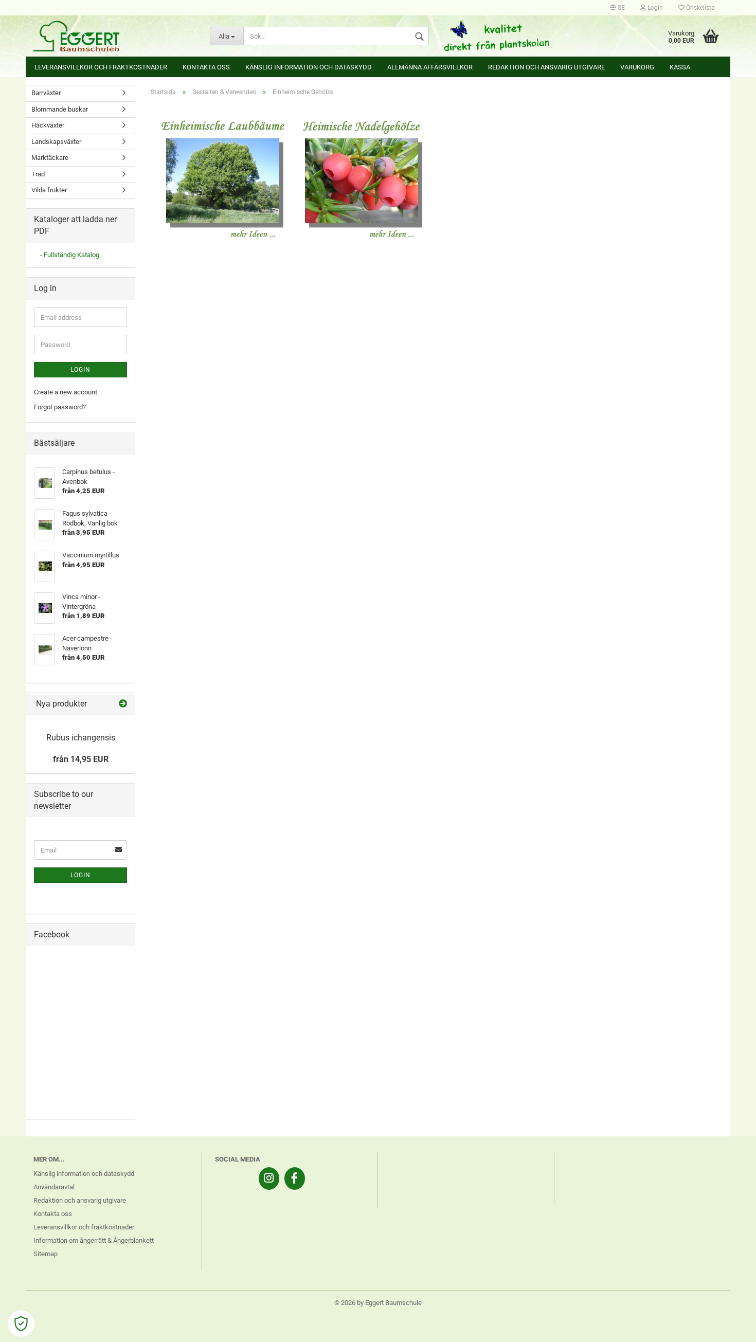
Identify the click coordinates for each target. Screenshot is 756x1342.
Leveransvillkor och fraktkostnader (100, 67)
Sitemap (45, 1254)
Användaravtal (54, 1187)
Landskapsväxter (56, 142)
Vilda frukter (49, 190)
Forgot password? (60, 407)
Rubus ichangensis (80, 737)
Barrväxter (46, 93)
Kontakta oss (206, 67)
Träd (38, 174)
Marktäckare (49, 157)
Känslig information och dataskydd (308, 67)
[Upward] (727, 1326)
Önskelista (700, 7)
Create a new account (65, 392)
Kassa (680, 67)
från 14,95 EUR (81, 759)
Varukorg (637, 67)
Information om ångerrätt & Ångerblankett (93, 1240)
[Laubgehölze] (222, 179)
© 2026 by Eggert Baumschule (378, 1303)
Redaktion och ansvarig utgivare (546, 67)
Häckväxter (47, 125)
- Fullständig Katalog (69, 255)
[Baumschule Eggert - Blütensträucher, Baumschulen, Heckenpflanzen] (113, 36)
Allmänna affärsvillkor (430, 67)
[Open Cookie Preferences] (21, 1323)
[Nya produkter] (123, 704)
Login (654, 7)
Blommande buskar (59, 109)
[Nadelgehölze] (361, 179)
